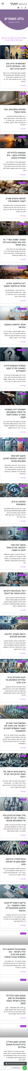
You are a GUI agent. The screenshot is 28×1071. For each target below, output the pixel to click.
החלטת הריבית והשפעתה (19, 503)
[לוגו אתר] (18, 4)
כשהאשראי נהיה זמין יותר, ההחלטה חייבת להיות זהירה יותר (16, 66)
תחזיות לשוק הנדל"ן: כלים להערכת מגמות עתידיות (16, 1044)
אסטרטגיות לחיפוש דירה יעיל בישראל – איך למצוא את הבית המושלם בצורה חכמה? (14, 953)
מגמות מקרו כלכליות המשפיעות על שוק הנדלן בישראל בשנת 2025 (16, 999)
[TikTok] (25, 8)
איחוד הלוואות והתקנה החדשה (15, 326)
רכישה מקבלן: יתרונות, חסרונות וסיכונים (15, 635)
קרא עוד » (23, 85)
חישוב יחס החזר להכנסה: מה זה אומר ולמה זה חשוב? (16, 547)
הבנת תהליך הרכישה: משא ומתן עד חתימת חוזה (15, 861)
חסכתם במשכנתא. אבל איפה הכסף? (15, 110)
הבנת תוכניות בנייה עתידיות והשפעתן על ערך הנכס (16, 680)
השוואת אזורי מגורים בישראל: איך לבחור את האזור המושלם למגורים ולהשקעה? (15, 727)
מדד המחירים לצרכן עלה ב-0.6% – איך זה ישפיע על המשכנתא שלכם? (14, 818)
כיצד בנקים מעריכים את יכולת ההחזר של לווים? (14, 592)
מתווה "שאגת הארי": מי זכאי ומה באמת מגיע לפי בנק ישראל (14, 242)
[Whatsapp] (22, 8)
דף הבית (17, 22)
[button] (3, 4)
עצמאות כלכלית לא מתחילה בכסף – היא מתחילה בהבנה (16, 155)
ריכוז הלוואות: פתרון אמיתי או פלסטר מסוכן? (15, 284)
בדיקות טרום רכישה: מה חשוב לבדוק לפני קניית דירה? (14, 774)
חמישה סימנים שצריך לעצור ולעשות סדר (16, 200)
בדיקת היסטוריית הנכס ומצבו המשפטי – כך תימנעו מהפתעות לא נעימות (15, 906)
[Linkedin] (18, 8)
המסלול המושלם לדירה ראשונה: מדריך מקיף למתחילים (15, 368)
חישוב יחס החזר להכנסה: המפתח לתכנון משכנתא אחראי (14, 458)
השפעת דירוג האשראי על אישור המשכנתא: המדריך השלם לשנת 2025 (15, 413)
